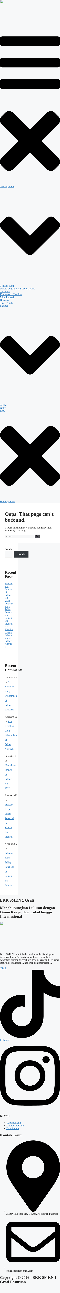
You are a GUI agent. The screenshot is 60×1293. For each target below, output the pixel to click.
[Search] (37, 536)
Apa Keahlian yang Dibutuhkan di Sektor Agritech (9, 636)
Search (8, 549)
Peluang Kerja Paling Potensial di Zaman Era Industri (9, 613)
